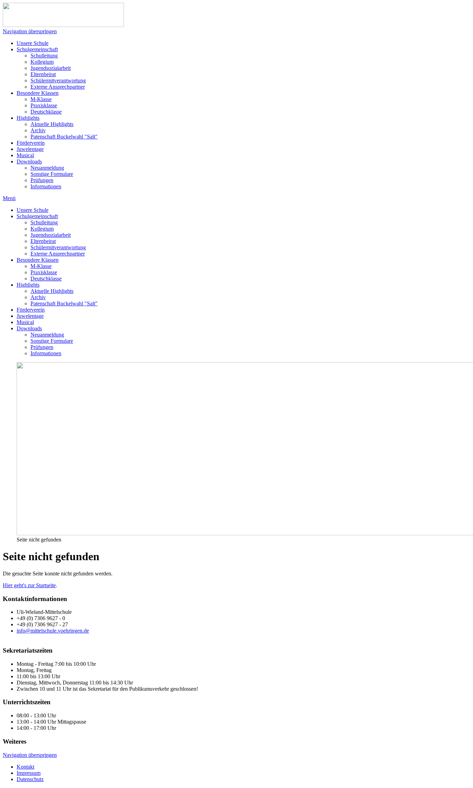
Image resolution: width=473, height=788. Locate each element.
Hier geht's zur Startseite (29, 585)
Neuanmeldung (47, 168)
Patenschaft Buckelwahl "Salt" (64, 137)
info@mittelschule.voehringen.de (53, 631)
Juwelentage (30, 149)
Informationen (45, 186)
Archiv (38, 130)
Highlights (28, 118)
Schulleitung (44, 56)
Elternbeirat (43, 74)
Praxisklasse (43, 105)
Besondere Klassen (38, 93)
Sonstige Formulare (51, 174)
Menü (9, 198)
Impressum (29, 773)
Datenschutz (30, 779)
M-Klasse (41, 99)
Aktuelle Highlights (51, 124)
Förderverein (31, 143)
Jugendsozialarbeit (50, 68)
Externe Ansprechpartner (57, 87)
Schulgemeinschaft (37, 49)
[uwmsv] (63, 25)
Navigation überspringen (30, 31)
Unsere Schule (32, 43)
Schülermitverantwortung (58, 80)
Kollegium (42, 62)
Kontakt (25, 767)
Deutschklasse (46, 112)
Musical (25, 155)
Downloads (29, 161)
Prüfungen (41, 180)
